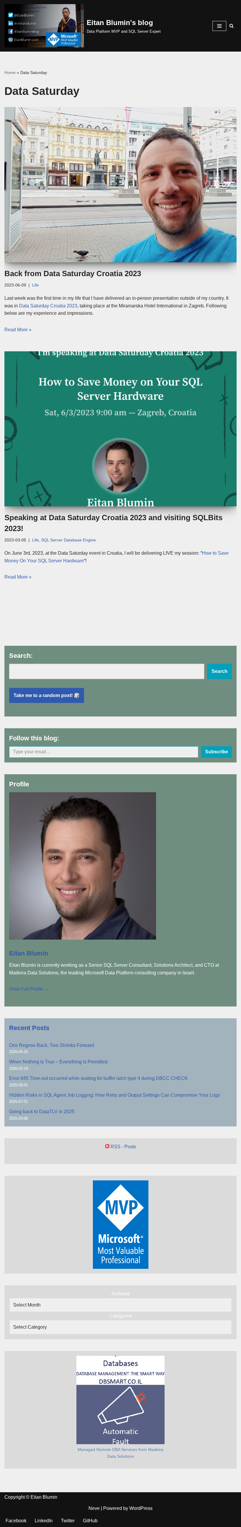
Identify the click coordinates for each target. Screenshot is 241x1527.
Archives (120, 1293)
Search (219, 671)
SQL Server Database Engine (68, 540)
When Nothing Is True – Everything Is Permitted (58, 1061)
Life (35, 285)
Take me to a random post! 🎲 (47, 695)
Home (10, 72)
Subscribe (216, 751)
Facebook (16, 1520)
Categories (120, 1315)
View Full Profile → (29, 988)
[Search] (231, 26)
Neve (94, 1508)
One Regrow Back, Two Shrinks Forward (51, 1045)
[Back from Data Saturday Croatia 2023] (120, 184)
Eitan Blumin (28, 953)
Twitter (68, 1520)
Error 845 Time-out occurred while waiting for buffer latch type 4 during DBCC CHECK (98, 1078)
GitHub (90, 1520)
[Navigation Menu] (219, 26)
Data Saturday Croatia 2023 (48, 305)
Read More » (17, 329)
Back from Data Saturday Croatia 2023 (72, 273)
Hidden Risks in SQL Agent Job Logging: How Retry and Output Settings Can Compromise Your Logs (114, 1095)
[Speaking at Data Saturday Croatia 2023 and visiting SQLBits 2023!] (120, 429)
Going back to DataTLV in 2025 (41, 1111)
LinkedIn (44, 1520)
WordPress (141, 1508)
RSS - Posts (122, 1146)
